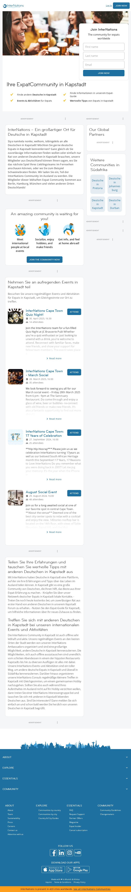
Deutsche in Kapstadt (97, 204)
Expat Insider (75, 826)
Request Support (77, 814)
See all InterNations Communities (91, 889)
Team (10, 814)
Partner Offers (76, 818)
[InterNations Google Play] (77, 869)
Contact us (12, 830)
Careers (11, 826)
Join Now (121, 5)
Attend (74, 311)
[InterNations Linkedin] (61, 852)
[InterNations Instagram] (69, 852)
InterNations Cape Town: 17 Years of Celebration (45, 433)
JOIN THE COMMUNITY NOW (44, 259)
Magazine (73, 822)
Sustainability (14, 818)
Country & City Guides (49, 818)
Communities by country (50, 810)
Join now (104, 73)
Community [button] (10, 789)
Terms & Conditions (62, 882)
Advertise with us (15, 834)
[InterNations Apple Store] (53, 869)
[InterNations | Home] (13, 6)
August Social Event (41, 492)
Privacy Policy (79, 882)
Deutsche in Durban (114, 204)
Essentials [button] (10, 778)
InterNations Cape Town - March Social (44, 373)
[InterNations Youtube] (77, 852)
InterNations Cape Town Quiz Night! (44, 312)
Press (10, 822)
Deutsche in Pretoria (97, 184)
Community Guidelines (110, 810)
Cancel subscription (78, 830)
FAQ (71, 810)
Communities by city (48, 814)
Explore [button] (8, 767)
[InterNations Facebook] (53, 852)
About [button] (7, 757)
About (10, 810)
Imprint (49, 882)
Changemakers (107, 814)
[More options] (65, 119)
